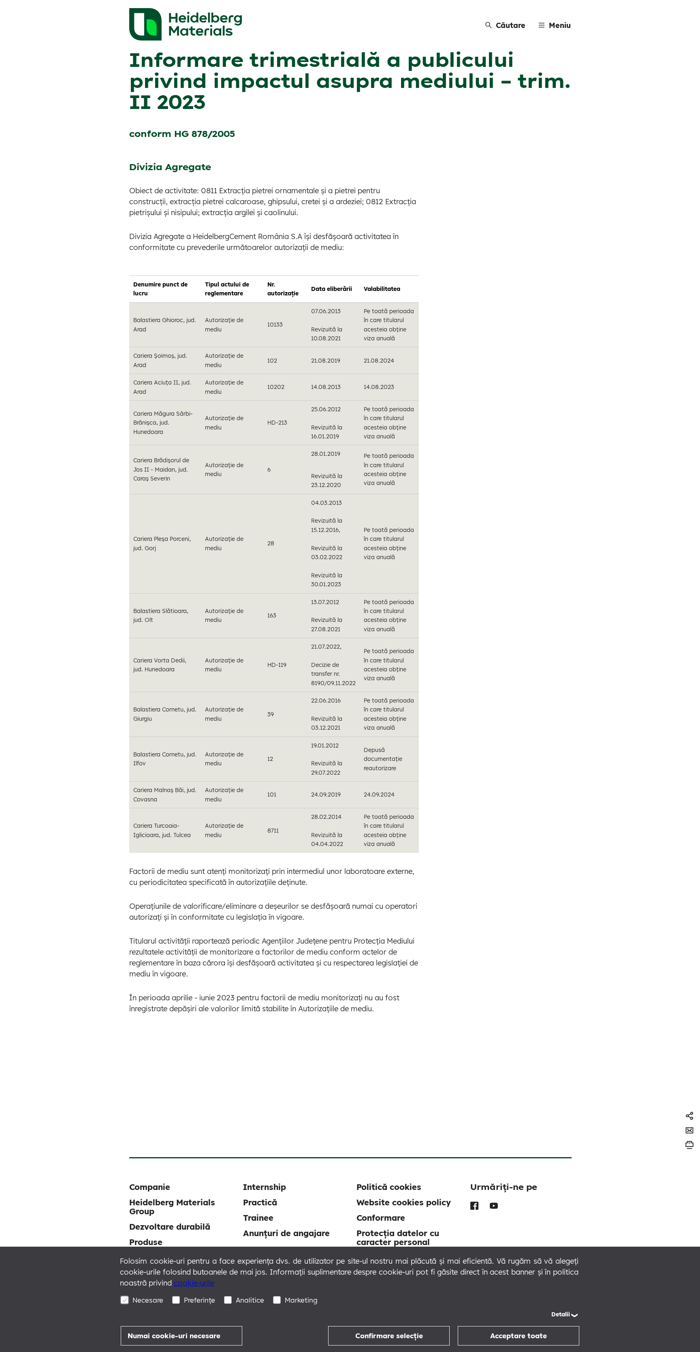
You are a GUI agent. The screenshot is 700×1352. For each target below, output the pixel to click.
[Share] (689, 1116)
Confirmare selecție (389, 1335)
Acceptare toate (518, 1335)
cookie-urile (194, 1283)
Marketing (301, 1300)
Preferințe (199, 1300)
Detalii (560, 1314)
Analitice (250, 1300)
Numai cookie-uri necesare (174, 1335)
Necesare (147, 1300)
